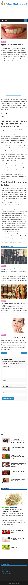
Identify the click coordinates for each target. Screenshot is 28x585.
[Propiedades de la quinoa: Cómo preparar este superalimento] (14, 499)
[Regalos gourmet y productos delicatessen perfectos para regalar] (6, 440)
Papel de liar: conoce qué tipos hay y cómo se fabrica (24, 353)
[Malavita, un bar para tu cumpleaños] (6, 472)
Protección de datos (6, 573)
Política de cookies (6, 571)
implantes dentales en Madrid (13, 95)
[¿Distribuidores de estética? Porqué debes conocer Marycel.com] (14, 292)
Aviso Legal (4, 569)
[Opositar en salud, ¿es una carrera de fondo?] (6, 480)
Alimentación (5, 507)
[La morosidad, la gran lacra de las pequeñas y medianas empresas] (6, 464)
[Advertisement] (15, 10)
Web (4, 392)
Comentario (6, 366)
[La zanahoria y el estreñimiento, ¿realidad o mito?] (6, 456)
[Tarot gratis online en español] (6, 532)
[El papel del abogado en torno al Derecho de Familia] (6, 449)
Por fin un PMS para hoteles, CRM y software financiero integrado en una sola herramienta (5, 353)
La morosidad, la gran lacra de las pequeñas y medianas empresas (18, 465)
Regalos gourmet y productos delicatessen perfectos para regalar (17, 441)
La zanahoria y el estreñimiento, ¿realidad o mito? (18, 457)
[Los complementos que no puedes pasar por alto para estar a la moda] (14, 256)
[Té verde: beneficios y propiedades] (6, 547)
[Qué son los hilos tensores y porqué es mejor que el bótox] (14, 325)
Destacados (5, 488)
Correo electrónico (7, 386)
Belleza (3, 41)
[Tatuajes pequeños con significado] (6, 539)
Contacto (4, 568)
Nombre (4, 380)
